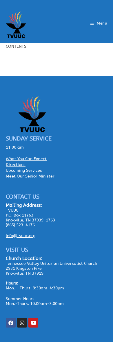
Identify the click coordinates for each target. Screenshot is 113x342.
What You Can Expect (26, 158)
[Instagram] (22, 323)
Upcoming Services (24, 170)
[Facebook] (11, 323)
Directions (15, 164)
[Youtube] (33, 323)
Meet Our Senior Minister (30, 176)
